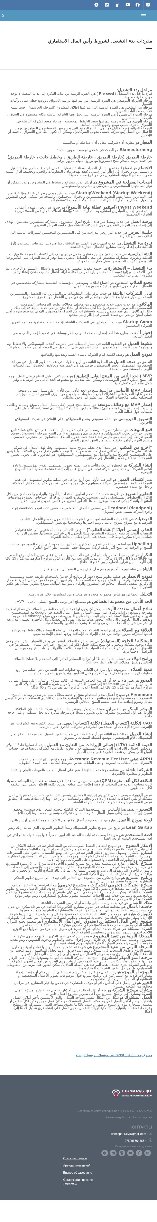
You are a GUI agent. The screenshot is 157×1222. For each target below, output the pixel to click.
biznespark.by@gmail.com (128, 1133)
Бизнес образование (77, 1172)
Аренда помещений (76, 1165)
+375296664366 (135, 1140)
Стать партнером (75, 1158)
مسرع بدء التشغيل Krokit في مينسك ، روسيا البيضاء (114, 1055)
